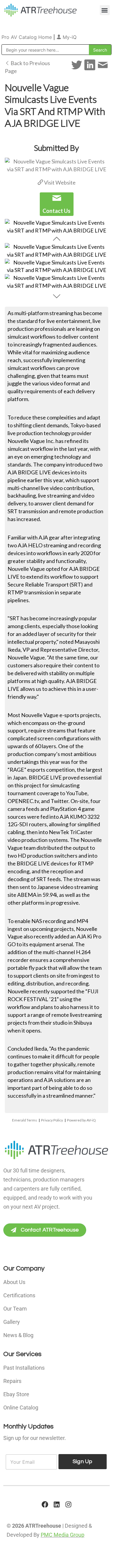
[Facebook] (45, 1504)
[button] (105, 10)
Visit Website (59, 182)
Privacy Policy (52, 1120)
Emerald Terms (24, 1120)
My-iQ (69, 37)
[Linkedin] (56, 1504)
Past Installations (24, 1368)
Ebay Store (16, 1394)
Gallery (11, 1322)
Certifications (19, 1295)
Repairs (12, 1381)
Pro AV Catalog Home (27, 37)
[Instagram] (68, 1504)
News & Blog (18, 1335)
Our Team (15, 1308)
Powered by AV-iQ (81, 1120)
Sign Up (83, 1461)
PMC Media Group (62, 1535)
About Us (14, 1282)
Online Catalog (20, 1407)
